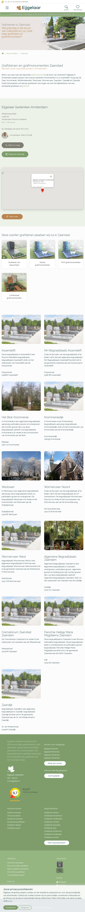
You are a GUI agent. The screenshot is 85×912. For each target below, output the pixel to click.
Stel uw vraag (14, 145)
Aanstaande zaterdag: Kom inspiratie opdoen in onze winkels (42, 14)
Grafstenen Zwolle (51, 837)
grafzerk (25, 86)
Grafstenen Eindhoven (53, 831)
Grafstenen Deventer (52, 825)
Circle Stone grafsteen (16, 872)
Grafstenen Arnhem (51, 822)
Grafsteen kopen (13, 828)
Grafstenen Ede (50, 828)
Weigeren (25, 907)
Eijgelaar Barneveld (51, 752)
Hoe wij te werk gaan (15, 863)
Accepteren (11, 907)
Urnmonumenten (13, 816)
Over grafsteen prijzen (16, 875)
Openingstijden (54, 776)
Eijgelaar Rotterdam (52, 758)
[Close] (51, 176)
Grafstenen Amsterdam (53, 819)
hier (10, 901)
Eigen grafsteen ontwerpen (18, 869)
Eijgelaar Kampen (51, 749)
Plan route (13, 216)
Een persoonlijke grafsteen (17, 866)
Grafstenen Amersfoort (53, 816)
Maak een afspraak (16, 154)
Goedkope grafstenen (16, 822)
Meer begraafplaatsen (56, 843)
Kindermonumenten (15, 819)
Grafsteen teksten (14, 825)
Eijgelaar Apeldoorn (52, 755)
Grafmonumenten (14, 813)
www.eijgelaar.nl (13, 781)
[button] (42, 191)
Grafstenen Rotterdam (53, 834)
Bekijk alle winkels (55, 763)
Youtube (62, 885)
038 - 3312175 (12, 778)
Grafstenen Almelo (51, 813)
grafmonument (37, 75)
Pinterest (62, 882)
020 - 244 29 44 (8, 122)
